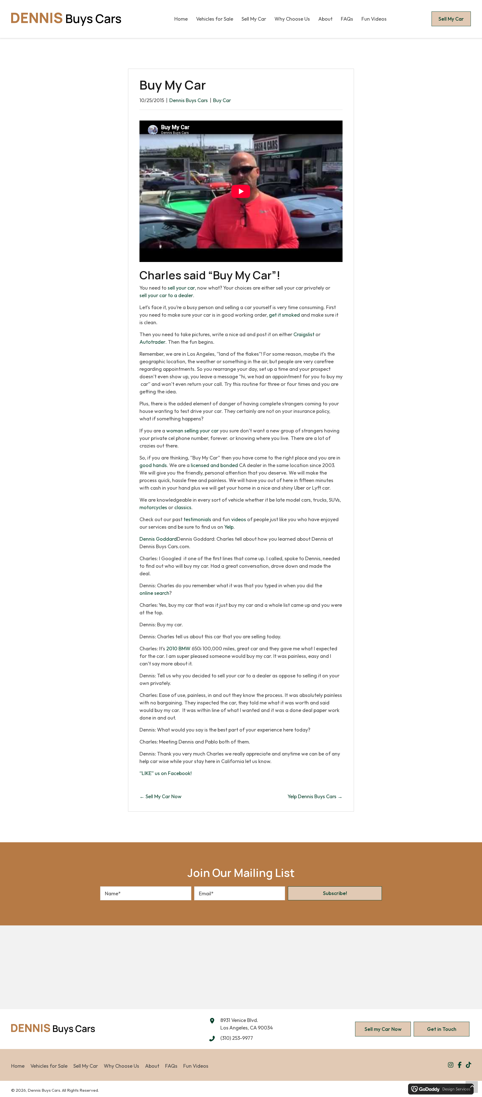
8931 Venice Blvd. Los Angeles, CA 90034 (246, 1024)
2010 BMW (178, 648)
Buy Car (222, 100)
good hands (153, 465)
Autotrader (152, 342)
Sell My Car (85, 1065)
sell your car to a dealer (166, 295)
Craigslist (303, 334)
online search (154, 593)
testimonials (197, 519)
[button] (335, 893)
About (152, 1065)
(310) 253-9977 (236, 1038)
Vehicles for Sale (49, 1065)
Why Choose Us (121, 1065)
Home (18, 1065)
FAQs (171, 1065)
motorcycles (153, 507)
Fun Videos (195, 1065)
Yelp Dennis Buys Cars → (315, 796)
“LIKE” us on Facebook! (165, 773)
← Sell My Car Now (160, 796)
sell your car (181, 288)
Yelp (228, 527)
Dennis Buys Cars (188, 100)
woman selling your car (192, 430)
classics (182, 507)
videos (238, 519)
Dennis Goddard (158, 539)
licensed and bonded (214, 465)
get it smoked (284, 315)
